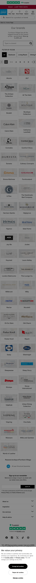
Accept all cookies (18, 566)
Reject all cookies (18, 572)
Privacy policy (20, 558)
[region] (18, 565)
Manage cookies (18, 578)
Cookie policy (9, 558)
